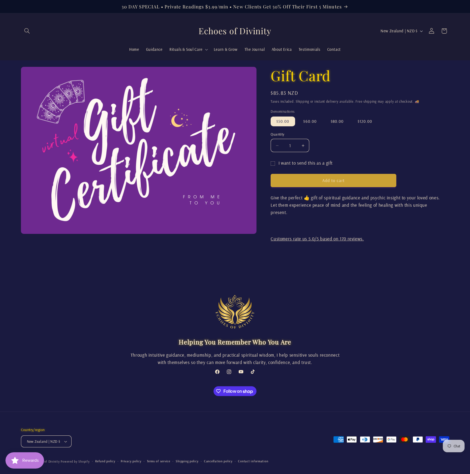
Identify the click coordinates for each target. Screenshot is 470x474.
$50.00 (282, 121)
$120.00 (365, 121)
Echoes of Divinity (46, 461)
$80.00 (337, 121)
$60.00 (309, 121)
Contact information (253, 461)
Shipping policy (187, 461)
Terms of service (158, 461)
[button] (27, 31)
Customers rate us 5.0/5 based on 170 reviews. (317, 238)
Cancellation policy (218, 461)
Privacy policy (131, 461)
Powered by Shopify (75, 461)
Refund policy (105, 461)
